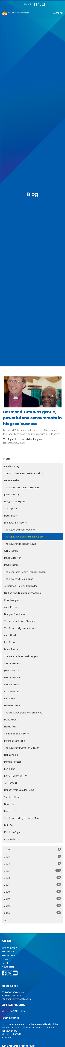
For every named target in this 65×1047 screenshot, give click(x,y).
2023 (32, 870)
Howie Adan (10, 726)
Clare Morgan (11, 600)
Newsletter (8, 966)
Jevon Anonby (11, 670)
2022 (32, 877)
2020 (32, 891)
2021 (32, 884)
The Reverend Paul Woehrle (19, 529)
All (5, 919)
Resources (8, 955)
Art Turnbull (10, 782)
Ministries (7, 951)
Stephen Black (11, 684)
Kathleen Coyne (12, 832)
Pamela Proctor (12, 761)
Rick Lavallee (11, 754)
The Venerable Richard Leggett (21, 656)
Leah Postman (12, 677)
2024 (32, 863)
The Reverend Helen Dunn (18, 578)
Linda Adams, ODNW (15, 522)
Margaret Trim (12, 811)
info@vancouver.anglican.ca (16, 998)
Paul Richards (11, 564)
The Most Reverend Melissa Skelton (23, 473)
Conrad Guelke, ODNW (16, 733)
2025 (32, 856)
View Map (7, 1037)
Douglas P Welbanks (15, 614)
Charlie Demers (12, 663)
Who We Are (9, 947)
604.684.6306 (9, 992)
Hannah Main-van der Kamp (19, 789)
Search (27, 4)
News (5, 959)
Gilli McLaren (11, 550)
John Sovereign (12, 494)
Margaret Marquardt (15, 501)
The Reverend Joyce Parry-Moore (22, 818)
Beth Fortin (10, 825)
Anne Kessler (11, 607)
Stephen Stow (11, 797)
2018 (32, 905)
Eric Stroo (9, 642)
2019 (32, 898)
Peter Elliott (10, 515)
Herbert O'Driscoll (14, 705)
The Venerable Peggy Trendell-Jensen (25, 571)
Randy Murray (11, 466)
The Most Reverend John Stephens (23, 712)
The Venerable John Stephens (20, 621)
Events (5, 962)
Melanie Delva (11, 480)
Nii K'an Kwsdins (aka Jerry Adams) (22, 592)
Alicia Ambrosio (12, 691)
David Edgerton (12, 557)
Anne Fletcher (11, 635)
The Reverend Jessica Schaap (20, 628)
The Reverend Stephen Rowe (20, 543)
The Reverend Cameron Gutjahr (21, 747)
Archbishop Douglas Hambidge (21, 585)
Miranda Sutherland (14, 740)
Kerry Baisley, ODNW (15, 775)
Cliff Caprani (10, 508)
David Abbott (11, 719)
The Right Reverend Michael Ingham (23, 536)
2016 (32, 912)
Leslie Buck (10, 768)
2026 (32, 849)
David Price (10, 804)
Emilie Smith (10, 698)
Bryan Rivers (11, 649)
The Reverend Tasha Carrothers (21, 487)
